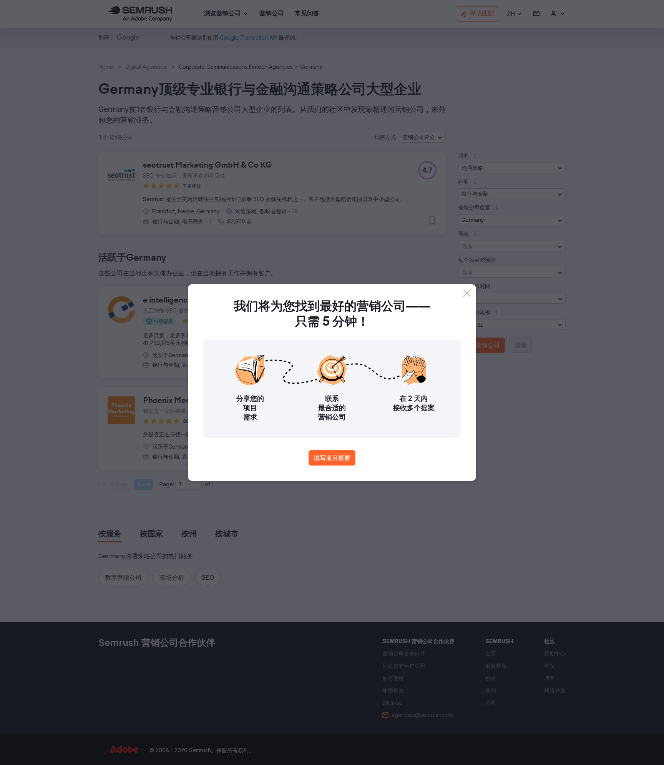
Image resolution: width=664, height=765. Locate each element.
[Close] (467, 293)
